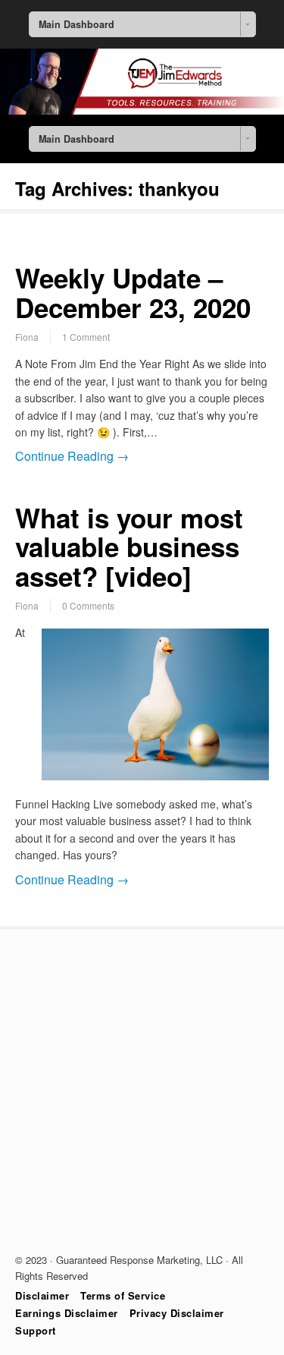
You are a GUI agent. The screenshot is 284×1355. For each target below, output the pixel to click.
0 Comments (88, 605)
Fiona (27, 336)
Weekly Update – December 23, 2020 (133, 292)
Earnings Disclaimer (66, 1313)
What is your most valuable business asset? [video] (129, 547)
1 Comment (86, 336)
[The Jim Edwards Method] (142, 110)
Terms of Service (122, 1295)
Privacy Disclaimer (177, 1313)
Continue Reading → (72, 456)
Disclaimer (42, 1295)
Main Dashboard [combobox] (76, 24)
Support (35, 1330)
